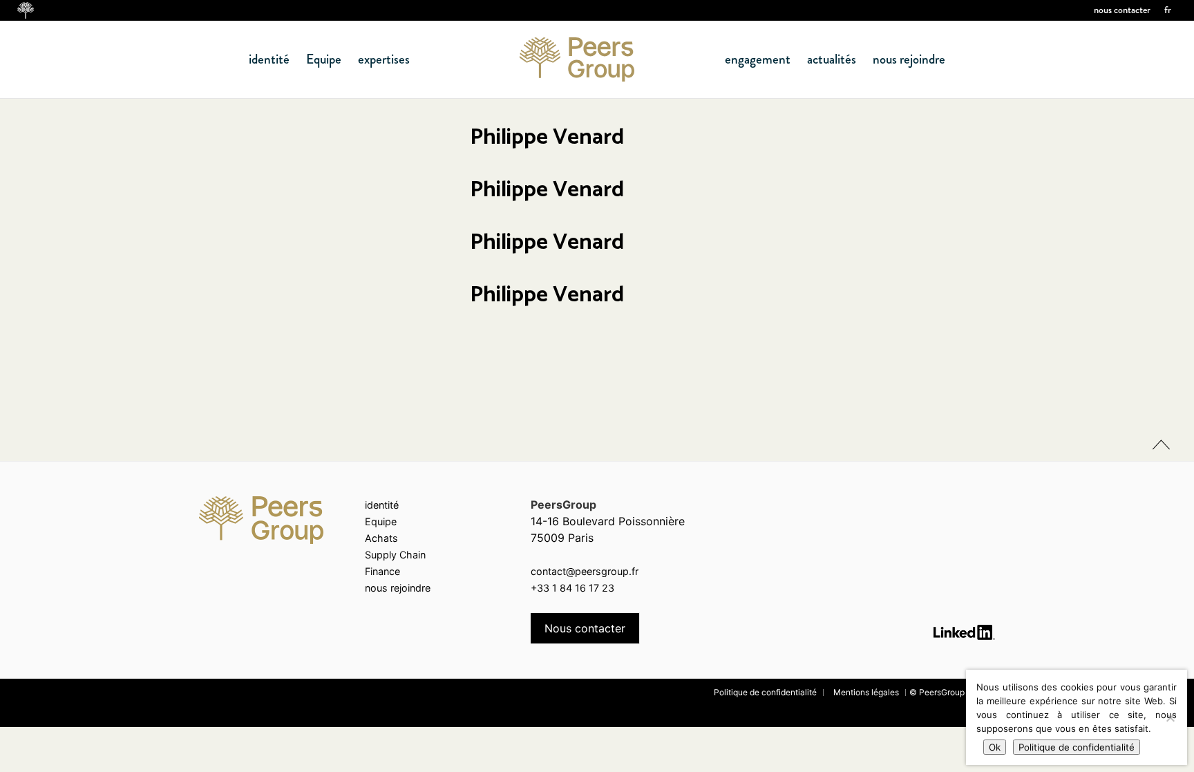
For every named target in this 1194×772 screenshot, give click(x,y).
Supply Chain (395, 555)
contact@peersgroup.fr (584, 571)
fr (1167, 10)
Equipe (323, 59)
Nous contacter (584, 628)
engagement (757, 59)
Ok (995, 747)
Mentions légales (866, 692)
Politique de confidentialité (765, 692)
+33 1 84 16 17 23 (572, 588)
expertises (384, 59)
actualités (831, 59)
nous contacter (1122, 10)
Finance (382, 571)
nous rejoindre (909, 59)
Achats (381, 538)
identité (269, 59)
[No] (1170, 717)
